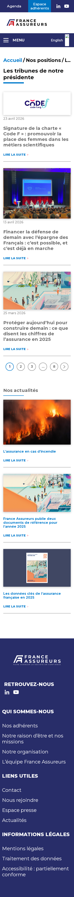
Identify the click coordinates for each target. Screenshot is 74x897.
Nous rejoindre (20, 800)
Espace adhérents (39, 6)
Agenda (14, 6)
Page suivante (64, 367)
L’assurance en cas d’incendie (29, 451)
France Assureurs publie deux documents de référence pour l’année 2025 (30, 522)
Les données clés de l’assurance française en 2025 (32, 595)
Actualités (14, 820)
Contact (11, 790)
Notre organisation (25, 752)
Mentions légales (23, 848)
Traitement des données (32, 859)
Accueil (12, 60)
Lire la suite (15, 154)
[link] (58, 6)
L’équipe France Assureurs (34, 762)
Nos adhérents (20, 726)
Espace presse (19, 810)
